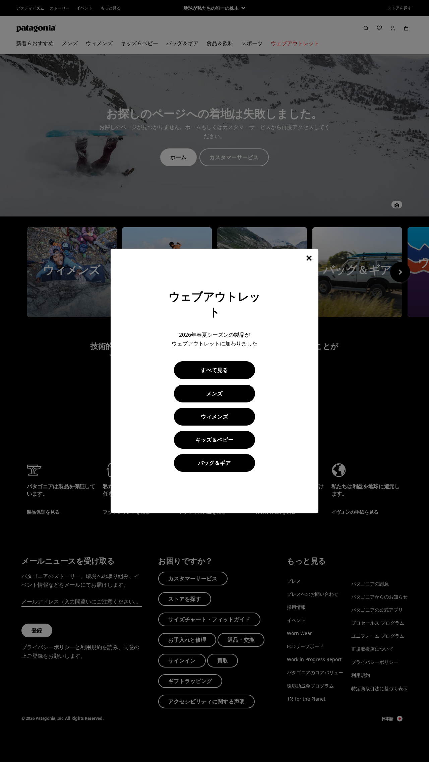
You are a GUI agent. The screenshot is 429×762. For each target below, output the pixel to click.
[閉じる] (309, 258)
